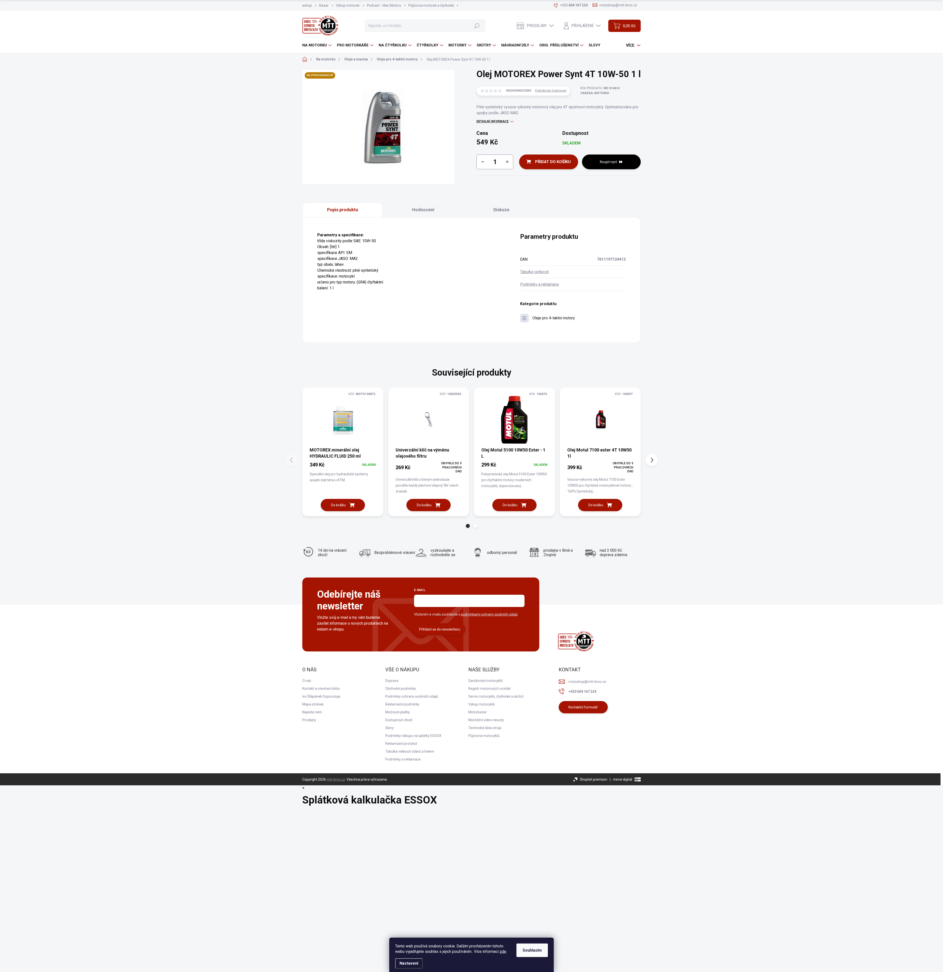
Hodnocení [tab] (423, 209)
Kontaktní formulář (583, 707)
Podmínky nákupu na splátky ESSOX (413, 736)
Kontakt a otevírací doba (321, 688)
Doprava (391, 681)
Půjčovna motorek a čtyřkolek (431, 5)
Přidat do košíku (553, 161)
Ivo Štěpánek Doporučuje (321, 696)
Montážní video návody (486, 720)
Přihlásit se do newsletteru (439, 629)
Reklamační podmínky (402, 704)
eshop (307, 5)
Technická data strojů (484, 728)
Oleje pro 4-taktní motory (553, 318)
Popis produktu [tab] (342, 209)
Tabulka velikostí (534, 271)
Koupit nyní (608, 162)
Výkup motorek (348, 5)
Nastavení (409, 963)
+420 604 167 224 (582, 691)
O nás (306, 681)
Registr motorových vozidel (489, 688)
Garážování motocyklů (485, 681)
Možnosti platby (397, 712)
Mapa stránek (313, 704)
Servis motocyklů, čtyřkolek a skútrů (496, 696)
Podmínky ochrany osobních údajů (411, 696)
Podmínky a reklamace (539, 284)
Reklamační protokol (401, 744)
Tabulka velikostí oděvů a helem (409, 751)
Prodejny (309, 720)
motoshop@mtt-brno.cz (587, 682)
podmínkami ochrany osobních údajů (489, 614)
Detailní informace (492, 121)
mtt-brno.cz (336, 779)
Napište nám (312, 712)
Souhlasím (532, 950)
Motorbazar (477, 712)
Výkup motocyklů (481, 704)
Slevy (389, 728)
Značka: (594, 93)
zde (502, 951)
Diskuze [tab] (501, 209)
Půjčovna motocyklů (483, 736)
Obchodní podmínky (400, 688)
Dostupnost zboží (398, 720)
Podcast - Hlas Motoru (384, 5)
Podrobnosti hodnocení (551, 90)
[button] (468, 526)
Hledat (477, 26)
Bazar (324, 5)
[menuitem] (317, 45)
